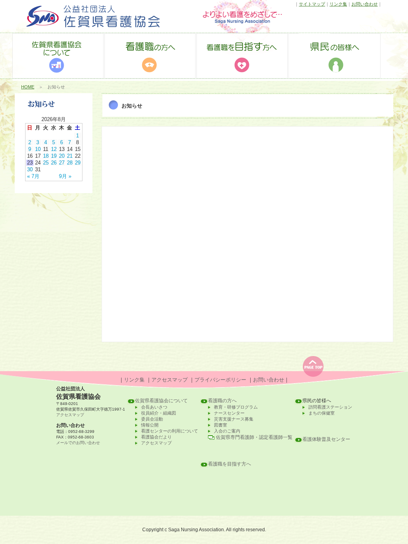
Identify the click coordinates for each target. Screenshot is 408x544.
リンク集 (338, 4)
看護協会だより (156, 436)
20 (62, 156)
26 (54, 163)
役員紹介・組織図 (158, 413)
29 (77, 163)
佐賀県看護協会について (161, 400)
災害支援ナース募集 (233, 419)
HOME (27, 86)
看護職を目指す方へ (229, 464)
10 (38, 149)
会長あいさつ (154, 407)
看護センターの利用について (169, 431)
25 (46, 163)
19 (54, 156)
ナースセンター (229, 413)
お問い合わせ (364, 4)
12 (54, 149)
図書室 (220, 425)
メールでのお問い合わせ (78, 442)
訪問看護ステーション (330, 407)
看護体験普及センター (326, 439)
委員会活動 (152, 419)
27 (62, 163)
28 (70, 163)
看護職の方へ (222, 400)
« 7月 (33, 176)
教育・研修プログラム (236, 407)
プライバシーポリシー (220, 380)
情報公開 (150, 425)
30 (30, 169)
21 (70, 156)
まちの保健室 (321, 413)
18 (46, 156)
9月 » (65, 176)
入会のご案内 (227, 431)
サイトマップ (312, 4)
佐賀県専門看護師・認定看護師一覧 (254, 437)
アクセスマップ (169, 380)
